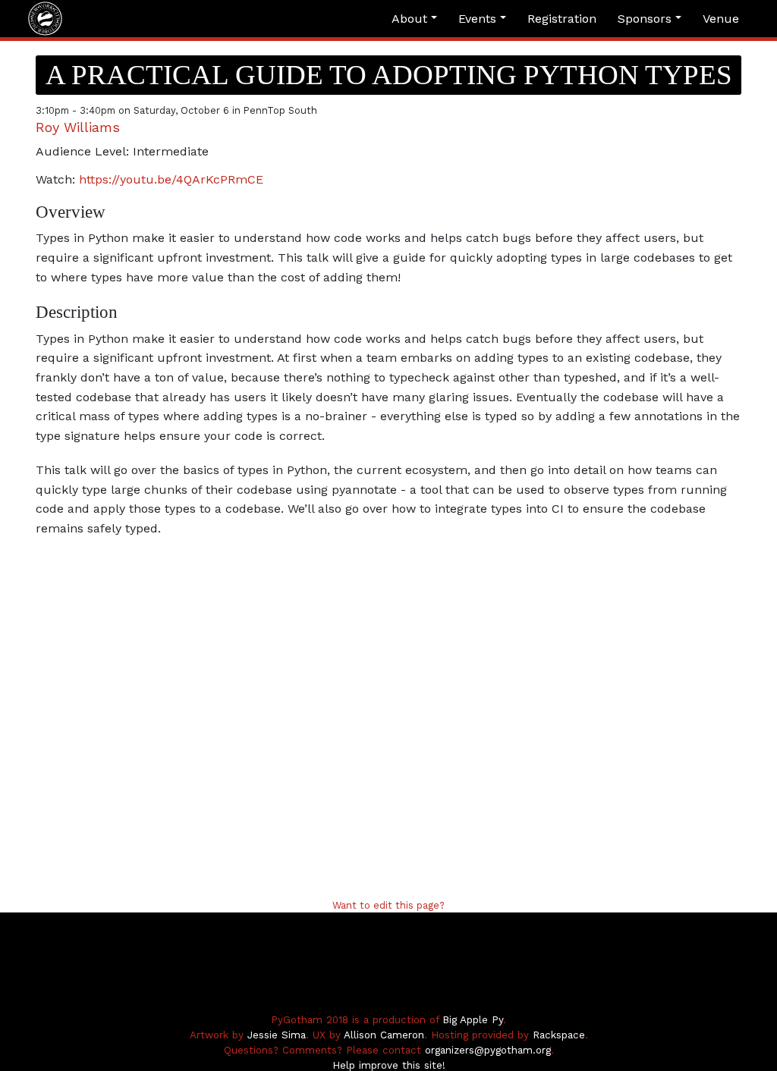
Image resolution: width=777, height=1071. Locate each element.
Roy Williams (78, 127)
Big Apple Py (472, 1019)
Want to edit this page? (388, 905)
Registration (561, 18)
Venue (721, 18)
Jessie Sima (276, 1035)
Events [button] (479, 18)
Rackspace (559, 1035)
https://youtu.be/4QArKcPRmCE (171, 179)
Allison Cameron (384, 1035)
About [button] (411, 18)
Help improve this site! (388, 1065)
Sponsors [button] (646, 18)
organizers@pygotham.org (488, 1050)
